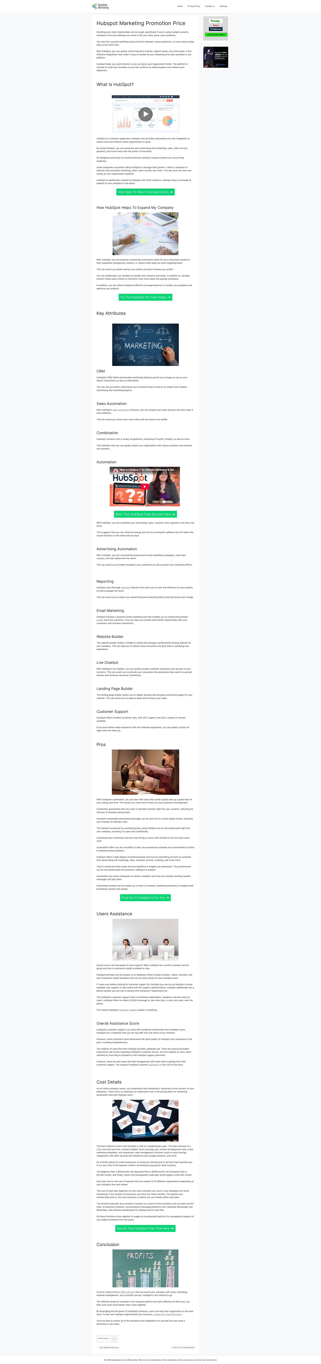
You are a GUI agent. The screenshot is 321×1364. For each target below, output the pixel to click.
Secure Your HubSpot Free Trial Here (143, 1228)
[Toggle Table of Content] (113, 1339)
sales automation (121, 410)
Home (180, 6)
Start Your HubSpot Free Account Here (143, 514)
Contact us (210, 6)
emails (100, 620)
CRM (99, 1149)
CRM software (127, 1292)
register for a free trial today (168, 1314)
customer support (128, 1010)
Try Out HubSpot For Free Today (143, 297)
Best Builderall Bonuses (109, 1347)
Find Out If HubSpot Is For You (143, 897)
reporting (125, 587)
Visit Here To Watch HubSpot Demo (143, 192)
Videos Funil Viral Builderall (183, 1347)
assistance (154, 1064)
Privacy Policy (194, 6)
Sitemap (223, 6)
